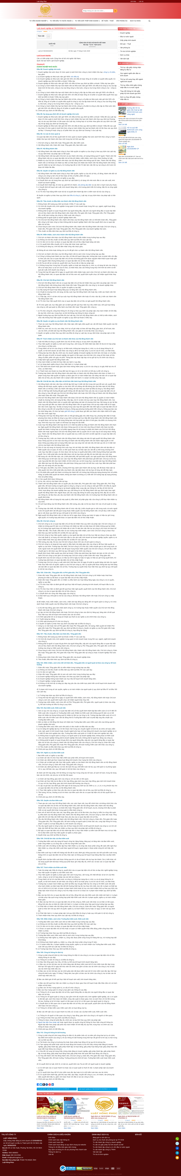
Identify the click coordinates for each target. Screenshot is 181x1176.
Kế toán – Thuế (108, 21)
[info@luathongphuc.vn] (177, 1158)
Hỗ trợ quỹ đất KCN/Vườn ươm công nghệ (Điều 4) (134, 130)
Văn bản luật (124, 59)
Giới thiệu (133, 1)
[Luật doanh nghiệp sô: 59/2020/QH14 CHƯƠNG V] (77, 1105)
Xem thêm (40, 1128)
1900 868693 (13, 1153)
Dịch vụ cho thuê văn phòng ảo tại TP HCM (108, 1140)
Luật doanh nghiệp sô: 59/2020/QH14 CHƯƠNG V (93, 1089)
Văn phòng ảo (121, 21)
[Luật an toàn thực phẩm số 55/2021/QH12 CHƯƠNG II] (50, 1105)
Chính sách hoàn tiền (55, 1142)
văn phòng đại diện (84, 185)
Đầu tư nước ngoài (126, 36)
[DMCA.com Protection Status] (84, 1168)
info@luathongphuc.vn (15, 1157)
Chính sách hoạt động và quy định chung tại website (67, 1145)
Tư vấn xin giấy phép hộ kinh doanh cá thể (108, 1145)
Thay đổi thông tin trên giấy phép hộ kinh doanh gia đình (130, 92)
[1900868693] (177, 1139)
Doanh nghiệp (125, 33)
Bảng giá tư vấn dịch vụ (101, 1137)
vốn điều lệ (75, 77)
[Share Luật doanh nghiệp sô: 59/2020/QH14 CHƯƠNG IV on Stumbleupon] (47, 1085)
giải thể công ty (70, 411)
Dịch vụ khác (135, 21)
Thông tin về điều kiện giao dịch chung (62, 1147)
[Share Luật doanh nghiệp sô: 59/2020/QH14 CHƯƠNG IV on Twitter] (41, 1085)
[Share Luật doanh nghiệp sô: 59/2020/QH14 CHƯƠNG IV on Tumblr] (44, 1085)
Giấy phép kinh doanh (128, 40)
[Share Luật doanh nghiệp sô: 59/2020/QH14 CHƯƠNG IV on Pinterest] (49, 1085)
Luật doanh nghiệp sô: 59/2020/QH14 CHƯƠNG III (54, 1089)
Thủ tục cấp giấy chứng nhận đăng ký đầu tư (130, 68)
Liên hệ (141, 1)
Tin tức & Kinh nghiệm (128, 51)
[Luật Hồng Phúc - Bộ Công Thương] (68, 1168)
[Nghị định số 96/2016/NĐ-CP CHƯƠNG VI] (131, 1105)
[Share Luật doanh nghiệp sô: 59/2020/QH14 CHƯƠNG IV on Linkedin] (52, 1085)
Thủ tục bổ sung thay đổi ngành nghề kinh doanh (131, 80)
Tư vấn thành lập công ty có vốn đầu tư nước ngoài (111, 1147)
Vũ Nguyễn (39, 31)
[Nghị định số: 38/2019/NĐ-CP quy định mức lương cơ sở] (104, 1105)
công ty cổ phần (109, 72)
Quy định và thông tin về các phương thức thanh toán (67, 1149)
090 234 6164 (16, 1155)
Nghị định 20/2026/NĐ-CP (133, 148)
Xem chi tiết (122, 124)
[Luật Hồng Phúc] (45, 10)
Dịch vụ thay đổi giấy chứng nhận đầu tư (130, 98)
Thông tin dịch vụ (54, 1152)
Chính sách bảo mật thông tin (58, 1140)
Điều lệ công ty (75, 195)
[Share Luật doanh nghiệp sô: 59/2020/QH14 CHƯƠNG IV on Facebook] (38, 1085)
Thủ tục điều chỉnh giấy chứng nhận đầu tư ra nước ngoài (131, 86)
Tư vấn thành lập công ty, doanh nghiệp (107, 1142)
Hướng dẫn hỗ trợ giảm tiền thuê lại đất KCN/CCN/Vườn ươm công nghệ (134, 111)
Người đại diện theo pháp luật (48, 1022)
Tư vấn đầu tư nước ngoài (61, 21)
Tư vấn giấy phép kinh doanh (86, 21)
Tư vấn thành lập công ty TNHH (104, 1149)
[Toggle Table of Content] (47, 36)
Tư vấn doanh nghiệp (38, 21)
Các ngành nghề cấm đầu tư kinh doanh (130, 74)
